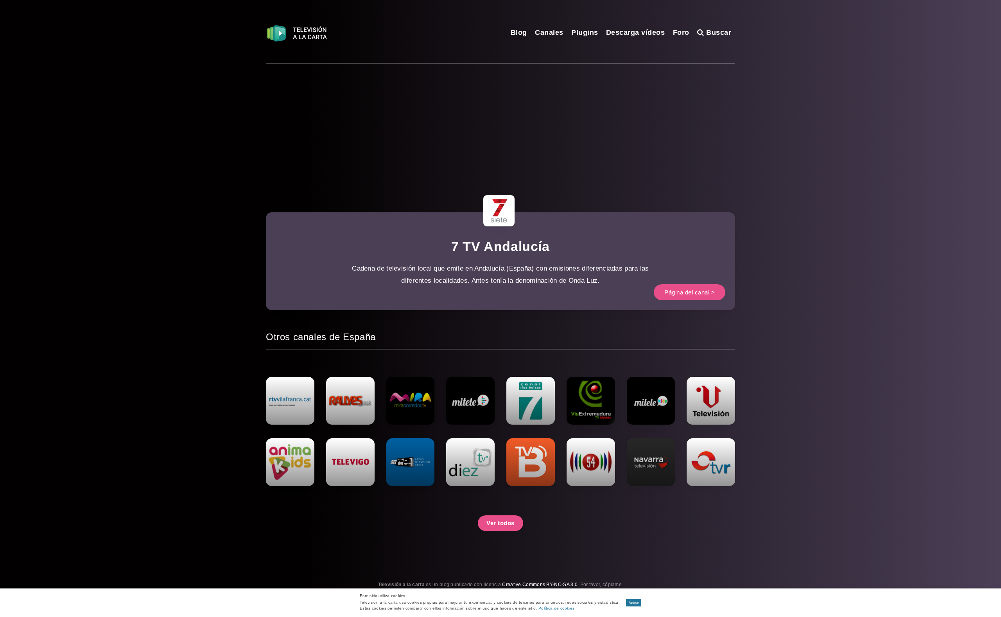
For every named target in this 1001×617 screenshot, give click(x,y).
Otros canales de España (321, 337)
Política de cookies (556, 608)
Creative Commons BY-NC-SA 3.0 (540, 584)
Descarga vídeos (635, 32)
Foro (681, 32)
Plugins (584, 32)
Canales (549, 32)
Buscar (717, 32)
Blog (519, 32)
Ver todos (500, 523)
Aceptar (634, 602)
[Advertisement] (500, 122)
